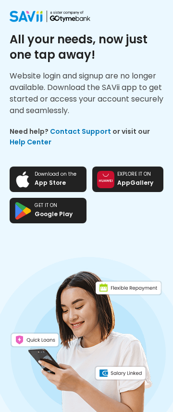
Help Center (30, 142)
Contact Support (80, 131)
